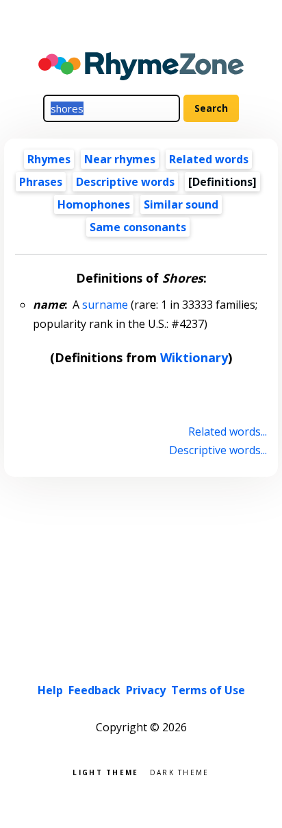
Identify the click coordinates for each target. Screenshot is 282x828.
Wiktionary (194, 357)
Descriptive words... (217, 450)
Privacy (146, 690)
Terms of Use (208, 690)
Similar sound (181, 204)
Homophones (93, 204)
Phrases (40, 181)
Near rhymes (119, 159)
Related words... (227, 431)
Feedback (94, 690)
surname (105, 304)
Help (50, 690)
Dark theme (179, 771)
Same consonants (138, 227)
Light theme (105, 771)
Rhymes (48, 159)
